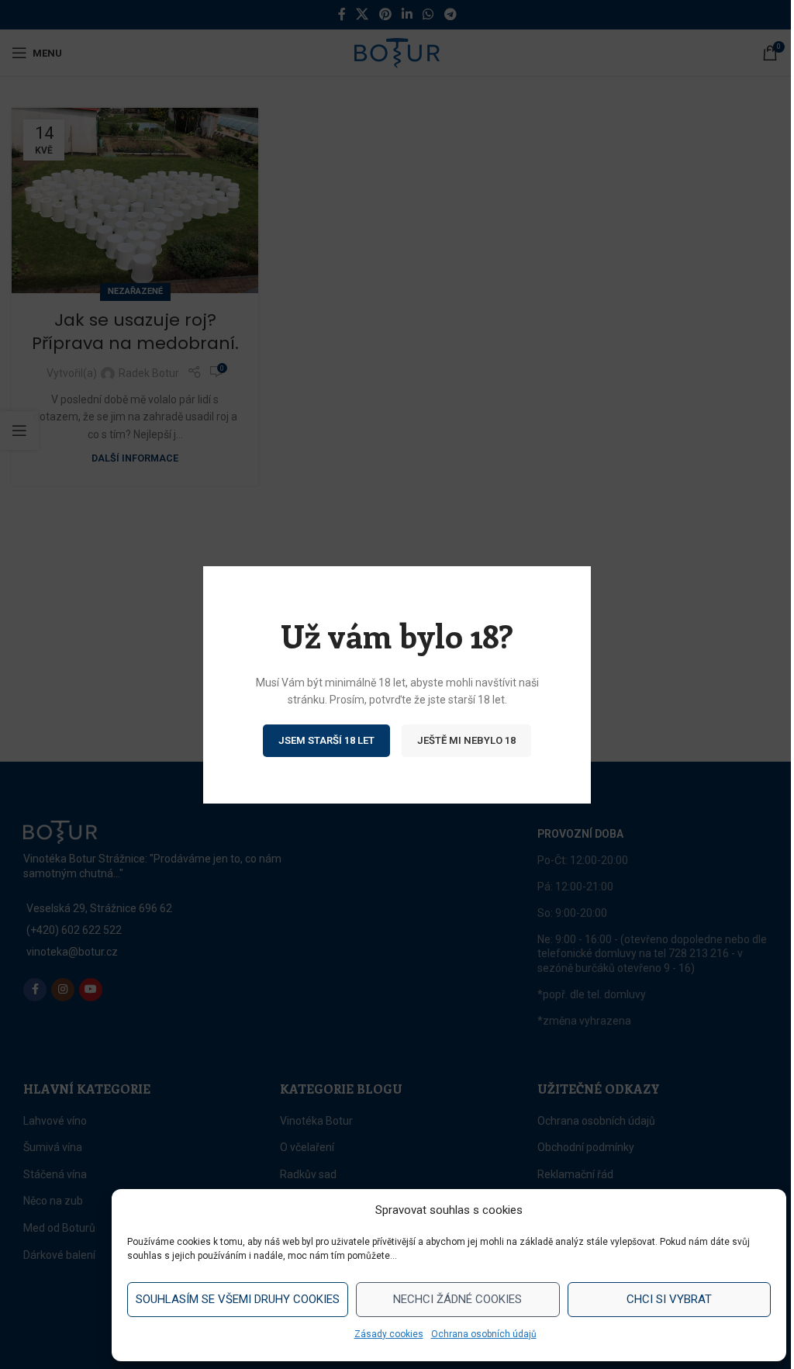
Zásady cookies (388, 1334)
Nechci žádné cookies (457, 1299)
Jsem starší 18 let (326, 739)
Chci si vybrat (669, 1299)
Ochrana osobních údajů (484, 1334)
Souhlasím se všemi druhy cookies (238, 1299)
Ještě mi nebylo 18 (466, 739)
